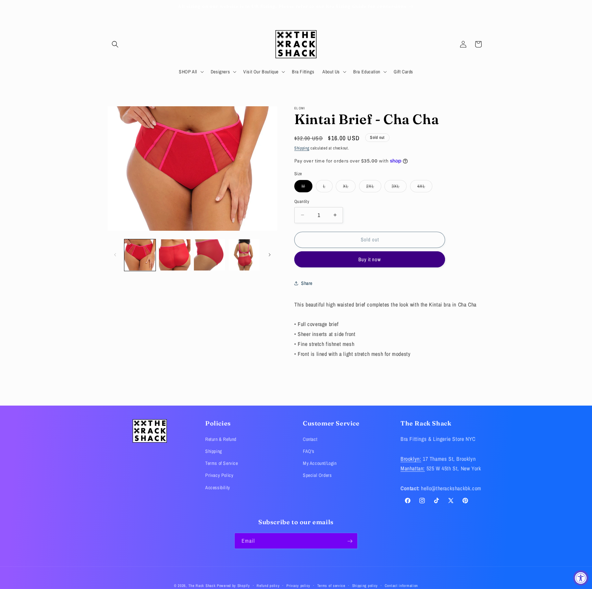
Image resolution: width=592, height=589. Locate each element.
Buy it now (369, 259)
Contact (310, 439)
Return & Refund (220, 439)
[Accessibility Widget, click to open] (581, 578)
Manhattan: (412, 468)
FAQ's (308, 451)
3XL (399, 187)
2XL (373, 187)
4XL (424, 187)
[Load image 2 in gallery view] (174, 255)
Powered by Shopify (233, 585)
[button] (115, 44)
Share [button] (306, 283)
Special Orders (317, 475)
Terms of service (331, 585)
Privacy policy (298, 585)
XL (349, 187)
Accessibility (217, 487)
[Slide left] (115, 254)
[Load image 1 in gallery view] (140, 255)
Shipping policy (365, 585)
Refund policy (268, 585)
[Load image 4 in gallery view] (244, 255)
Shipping (301, 148)
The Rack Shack (202, 585)
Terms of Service (221, 463)
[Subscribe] (349, 541)
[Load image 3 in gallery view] (209, 255)
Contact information (401, 585)
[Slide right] (269, 254)
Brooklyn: (410, 458)
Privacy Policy (219, 475)
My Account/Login (320, 463)
